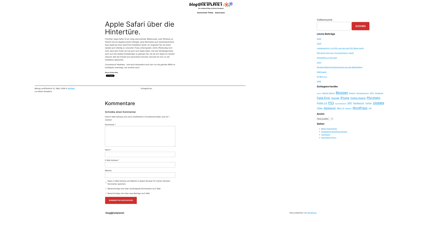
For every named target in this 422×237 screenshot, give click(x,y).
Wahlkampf (330, 108)
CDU (372, 93)
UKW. (319, 81)
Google (335, 98)
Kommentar (110, 124)
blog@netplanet (115, 212)
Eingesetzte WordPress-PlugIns (334, 132)
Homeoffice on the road (327, 58)
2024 (319, 43)
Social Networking (340, 103)
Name (108, 150)
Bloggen (342, 93)
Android (319, 93)
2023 (319, 62)
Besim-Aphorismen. (329, 129)
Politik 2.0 (322, 103)
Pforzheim (373, 98)
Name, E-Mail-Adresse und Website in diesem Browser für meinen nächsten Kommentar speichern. (139, 182)
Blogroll (352, 93)
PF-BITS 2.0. (322, 77)
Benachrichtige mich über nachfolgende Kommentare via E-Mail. (134, 189)
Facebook (379, 93)
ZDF (370, 108)
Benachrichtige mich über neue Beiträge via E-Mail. (129, 193)
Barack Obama (328, 93)
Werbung (348, 108)
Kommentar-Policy (328, 137)
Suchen (360, 26)
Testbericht (358, 103)
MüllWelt (71, 88)
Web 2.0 (340, 108)
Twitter (368, 103)
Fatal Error (323, 98)
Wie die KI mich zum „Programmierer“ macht (335, 53)
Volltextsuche (324, 19)
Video (320, 108)
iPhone (344, 98)
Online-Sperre (358, 98)
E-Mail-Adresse (112, 160)
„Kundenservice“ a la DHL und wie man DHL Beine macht (340, 48)
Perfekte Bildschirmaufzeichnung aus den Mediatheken (339, 67)
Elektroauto (322, 72)
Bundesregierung (362, 93)
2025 (319, 39)
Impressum (325, 135)
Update (378, 103)
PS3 (331, 103)
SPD (349, 103)
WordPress (360, 108)
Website (108, 170)
